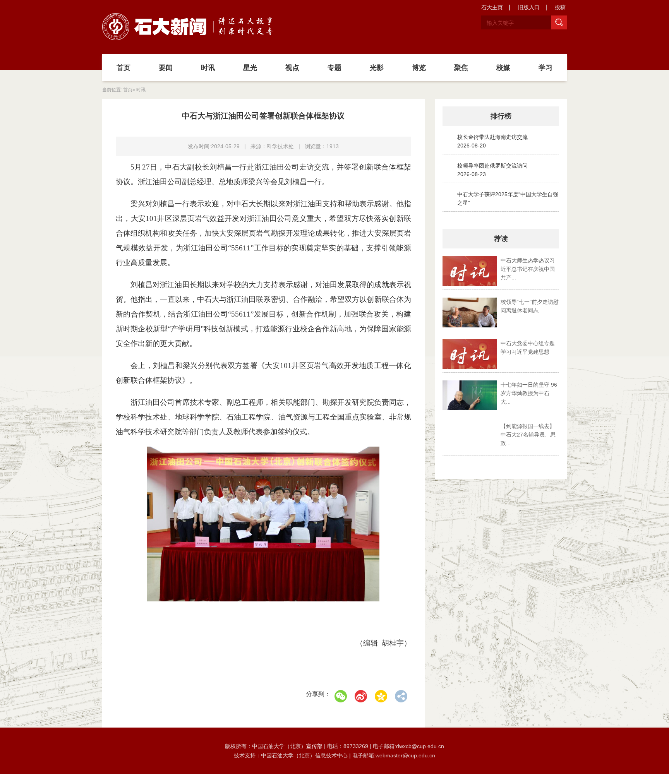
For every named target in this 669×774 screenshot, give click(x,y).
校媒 (503, 68)
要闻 (166, 68)
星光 (250, 68)
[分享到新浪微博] (361, 696)
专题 (334, 68)
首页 (123, 68)
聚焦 (461, 68)
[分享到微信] (340, 696)
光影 (377, 68)
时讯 (208, 68)
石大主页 (492, 7)
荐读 (501, 239)
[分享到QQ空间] (381, 696)
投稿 (560, 7)
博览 (419, 68)
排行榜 (501, 116)
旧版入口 (529, 7)
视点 (292, 68)
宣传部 (315, 746)
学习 (545, 68)
